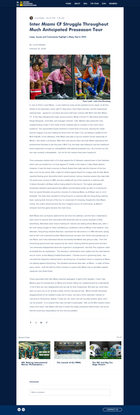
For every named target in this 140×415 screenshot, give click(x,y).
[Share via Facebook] (31, 322)
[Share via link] (47, 322)
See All (119, 337)
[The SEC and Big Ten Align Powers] (105, 350)
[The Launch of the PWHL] (70, 350)
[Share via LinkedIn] (41, 322)
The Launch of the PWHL (69, 363)
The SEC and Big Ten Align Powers (102, 364)
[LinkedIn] (17, 2)
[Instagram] (17, 5)
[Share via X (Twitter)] (36, 322)
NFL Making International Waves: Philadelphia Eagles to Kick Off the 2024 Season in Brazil (34, 364)
